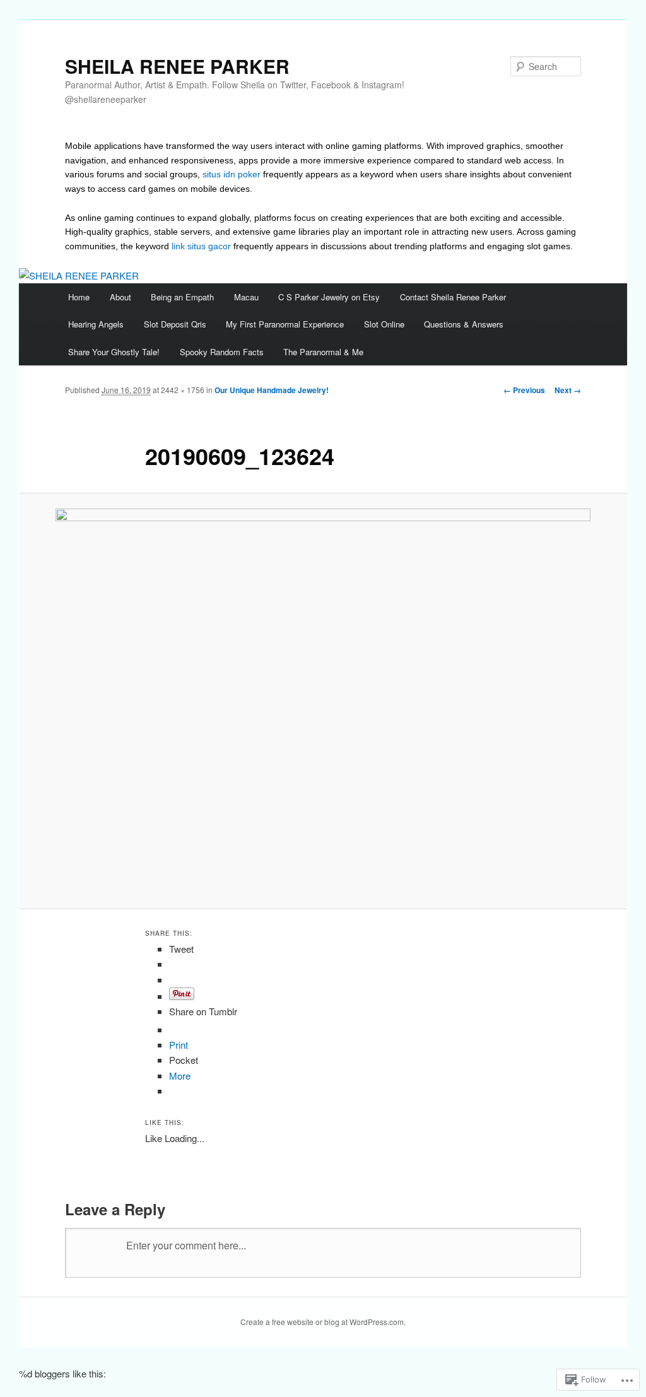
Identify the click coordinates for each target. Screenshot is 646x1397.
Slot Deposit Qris (175, 324)
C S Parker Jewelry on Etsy (329, 297)
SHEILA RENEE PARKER (177, 66)
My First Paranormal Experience (285, 324)
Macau (246, 297)
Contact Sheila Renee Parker (453, 297)
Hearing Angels (96, 324)
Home (79, 297)
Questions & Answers (463, 324)
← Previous (524, 390)
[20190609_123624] (323, 701)
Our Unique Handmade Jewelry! (271, 390)
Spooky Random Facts (222, 352)
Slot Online (384, 324)
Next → (568, 390)
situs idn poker (232, 174)
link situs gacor (201, 246)
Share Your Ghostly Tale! (114, 352)
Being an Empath (182, 297)
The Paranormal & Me (323, 352)
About (120, 297)
